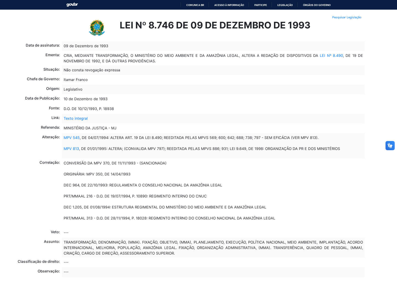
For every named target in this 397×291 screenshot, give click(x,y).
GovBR (72, 5)
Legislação (285, 5)
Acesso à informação (229, 5)
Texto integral (76, 118)
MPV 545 (72, 137)
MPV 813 (71, 148)
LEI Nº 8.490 (331, 55)
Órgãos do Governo (317, 5)
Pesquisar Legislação (346, 17)
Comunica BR (195, 5)
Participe (260, 5)
